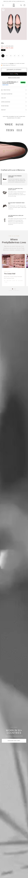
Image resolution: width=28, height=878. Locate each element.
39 (15, 56)
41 (23, 56)
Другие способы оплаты (14, 77)
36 (2, 55)
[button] (3, 5)
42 (3, 60)
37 (7, 56)
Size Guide (12, 63)
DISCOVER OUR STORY (14, 740)
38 (11, 56)
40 (19, 56)
